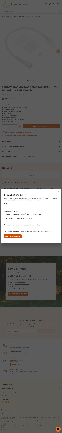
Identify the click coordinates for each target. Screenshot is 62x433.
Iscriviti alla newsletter (13, 236)
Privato (8, 214)
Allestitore (37, 214)
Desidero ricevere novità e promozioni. (23, 225)
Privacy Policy (35, 225)
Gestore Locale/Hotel (22, 214)
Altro (30, 218)
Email (6, 203)
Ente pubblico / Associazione (15, 218)
